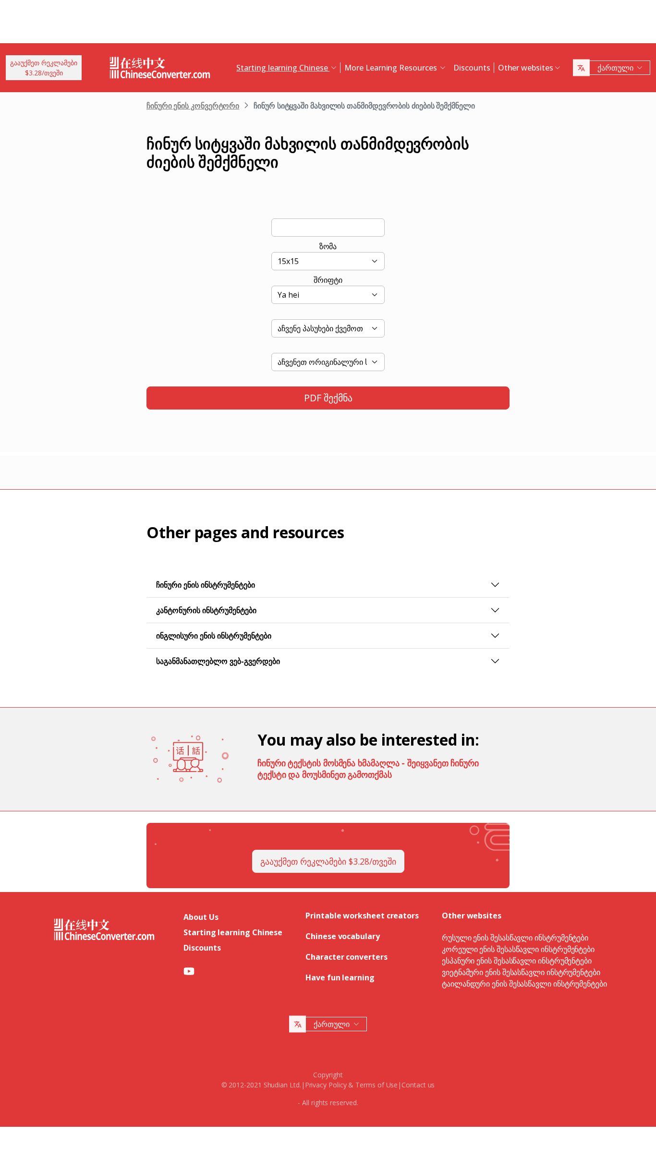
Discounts (471, 67)
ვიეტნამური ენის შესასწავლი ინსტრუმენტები (521, 972)
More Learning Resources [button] (391, 67)
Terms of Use (376, 1084)
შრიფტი (328, 280)
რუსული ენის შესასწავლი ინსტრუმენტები (515, 937)
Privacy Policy (326, 1084)
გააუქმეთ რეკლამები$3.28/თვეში (43, 67)
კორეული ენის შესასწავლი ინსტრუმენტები (518, 949)
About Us (200, 917)
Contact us (418, 1084)
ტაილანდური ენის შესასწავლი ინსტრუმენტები (524, 983)
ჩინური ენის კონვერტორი (192, 105)
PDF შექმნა (328, 397)
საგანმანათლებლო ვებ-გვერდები (218, 661)
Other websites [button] (525, 67)
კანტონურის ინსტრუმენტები (206, 610)
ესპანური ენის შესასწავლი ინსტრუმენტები (517, 960)
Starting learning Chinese (232, 932)
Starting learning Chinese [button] (282, 67)
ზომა (328, 246)
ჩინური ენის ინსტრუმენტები (205, 584)
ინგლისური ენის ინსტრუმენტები (213, 635)
